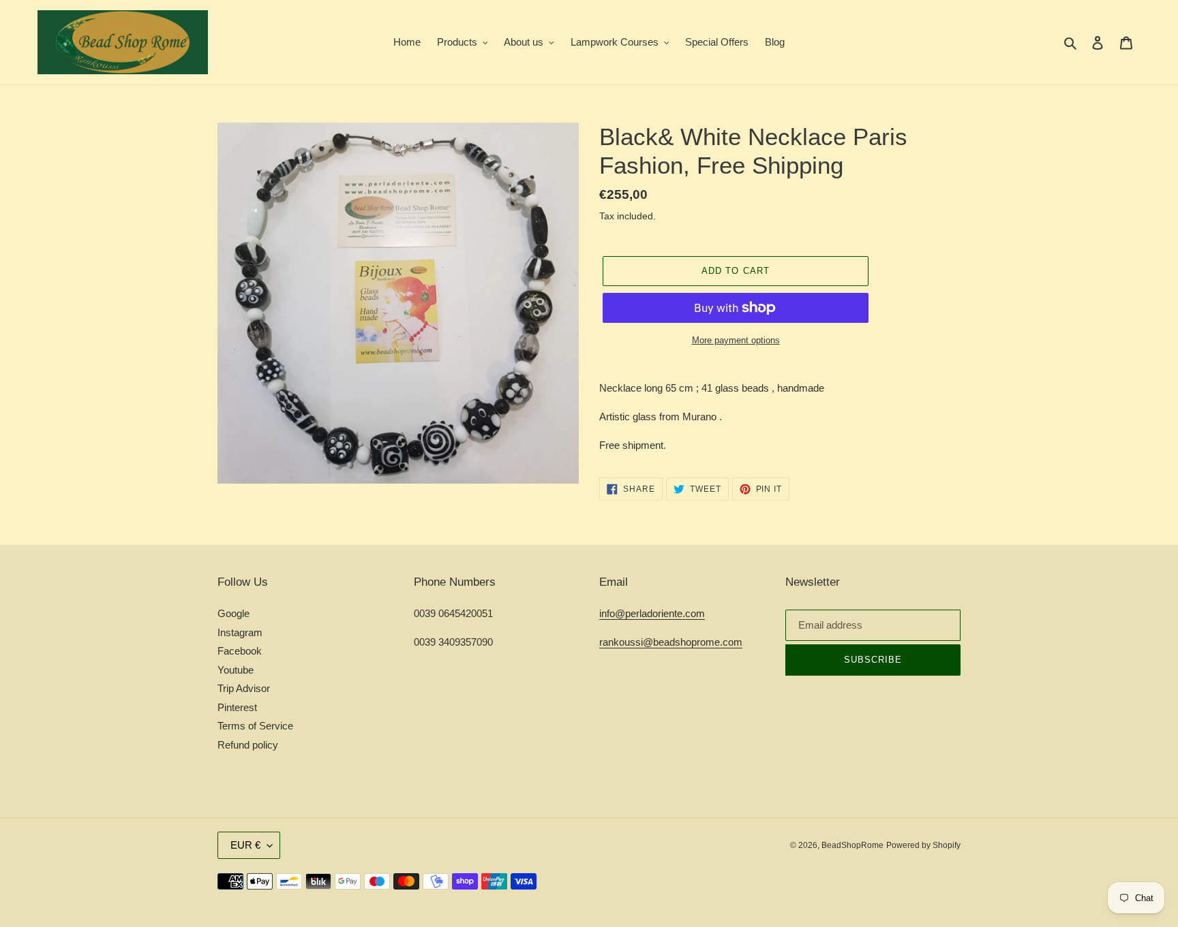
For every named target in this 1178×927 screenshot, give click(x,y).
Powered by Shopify (923, 845)
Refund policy (247, 745)
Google (233, 613)
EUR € (245, 845)
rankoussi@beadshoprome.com (670, 642)
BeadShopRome (852, 845)
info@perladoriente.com (652, 613)
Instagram (239, 632)
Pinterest (237, 707)
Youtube (235, 670)
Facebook (239, 651)
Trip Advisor (243, 688)
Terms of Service (255, 726)
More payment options (736, 340)
